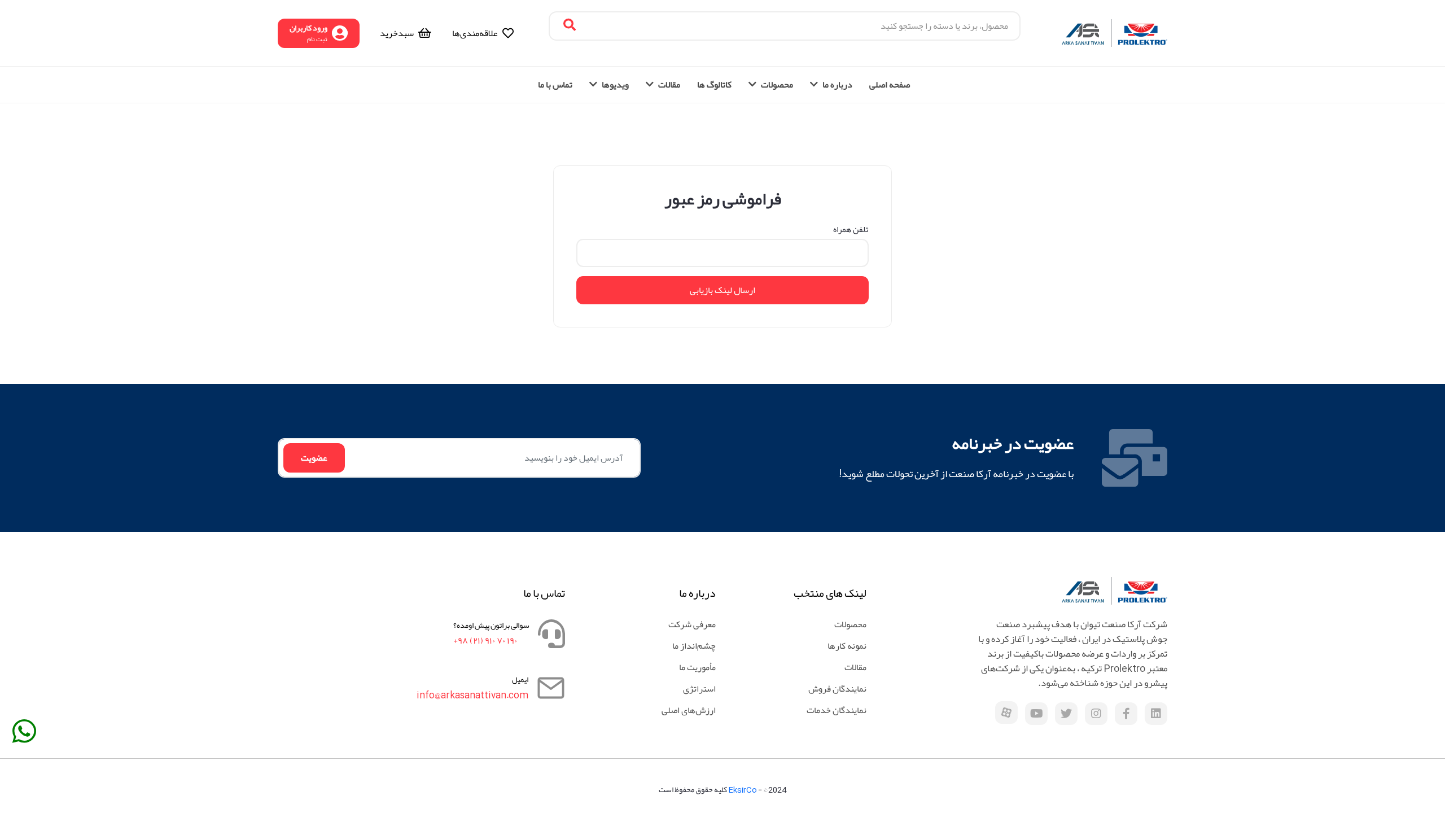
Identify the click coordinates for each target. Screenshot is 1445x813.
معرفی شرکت (692, 624)
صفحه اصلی (889, 85)
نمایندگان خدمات (836, 710)
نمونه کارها (846, 646)
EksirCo (742, 789)
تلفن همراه (851, 229)
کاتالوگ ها (714, 85)
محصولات (850, 624)
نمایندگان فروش (837, 689)
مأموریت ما (697, 667)
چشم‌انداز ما (694, 646)
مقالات (855, 667)
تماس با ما (555, 85)
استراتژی (699, 689)
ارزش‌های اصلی (689, 710)
